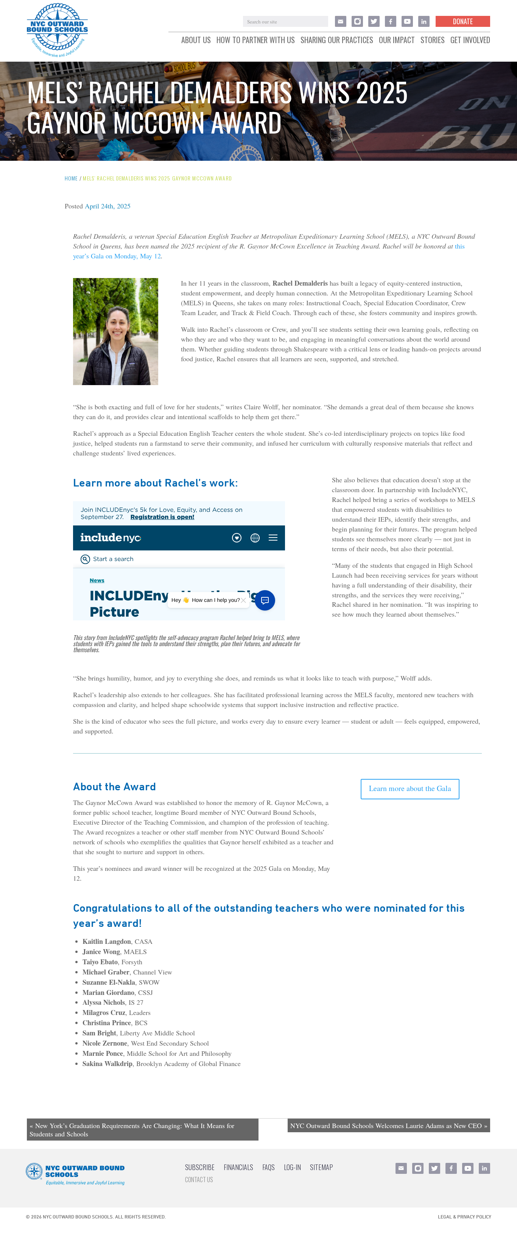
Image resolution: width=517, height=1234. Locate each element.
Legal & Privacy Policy (464, 1217)
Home (71, 178)
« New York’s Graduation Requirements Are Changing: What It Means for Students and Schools (132, 1129)
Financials (238, 1167)
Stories (432, 40)
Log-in (292, 1167)
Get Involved (470, 40)
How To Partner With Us (255, 40)
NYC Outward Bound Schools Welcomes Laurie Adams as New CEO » (388, 1125)
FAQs (268, 1167)
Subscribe (200, 1167)
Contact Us (199, 1179)
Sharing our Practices (337, 40)
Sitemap (321, 1167)
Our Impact (397, 40)
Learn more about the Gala (410, 788)
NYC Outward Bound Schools (78, 1217)
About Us (196, 40)
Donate (463, 21)
